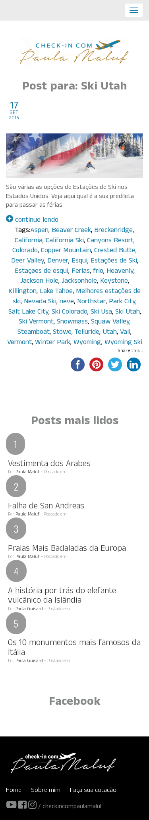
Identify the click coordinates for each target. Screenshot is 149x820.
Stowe (62, 333)
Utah (110, 333)
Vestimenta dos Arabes (49, 464)
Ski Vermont (36, 322)
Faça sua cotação (93, 791)
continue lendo (35, 221)
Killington (22, 292)
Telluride (87, 333)
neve (67, 302)
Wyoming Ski (123, 343)
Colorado (25, 251)
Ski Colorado (69, 312)
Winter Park (52, 343)
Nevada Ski (40, 302)
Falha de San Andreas (46, 507)
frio (98, 272)
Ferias (81, 272)
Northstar (91, 302)
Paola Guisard (29, 609)
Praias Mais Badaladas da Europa (67, 549)
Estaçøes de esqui (41, 272)
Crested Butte (114, 251)
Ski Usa (101, 312)
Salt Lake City (28, 312)
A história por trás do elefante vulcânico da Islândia (62, 596)
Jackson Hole (39, 282)
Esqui (79, 261)
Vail (125, 333)
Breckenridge (113, 231)
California (29, 241)
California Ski (65, 241)
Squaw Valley (110, 322)
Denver (57, 261)
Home (13, 791)
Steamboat (33, 333)
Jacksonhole (79, 282)
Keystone (114, 282)
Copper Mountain (66, 251)
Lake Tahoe (56, 292)
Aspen (39, 231)
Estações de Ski (114, 261)
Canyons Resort (110, 241)
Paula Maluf (27, 472)
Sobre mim (45, 791)
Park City (122, 302)
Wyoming (87, 343)
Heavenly (120, 272)
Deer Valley (27, 261)
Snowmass (72, 322)
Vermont (19, 343)
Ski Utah (127, 312)
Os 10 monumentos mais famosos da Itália (74, 648)
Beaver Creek (71, 231)
